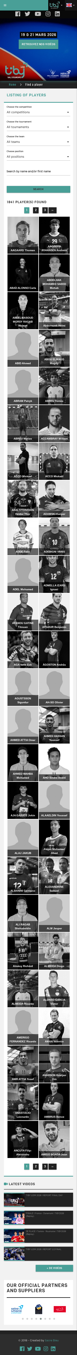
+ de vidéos (54, 1268)
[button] (23, 1319)
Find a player (34, 84)
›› (53, 210)
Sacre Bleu (52, 1340)
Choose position (15, 151)
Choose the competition (19, 107)
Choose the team (15, 137)
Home (12, 84)
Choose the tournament (19, 122)
